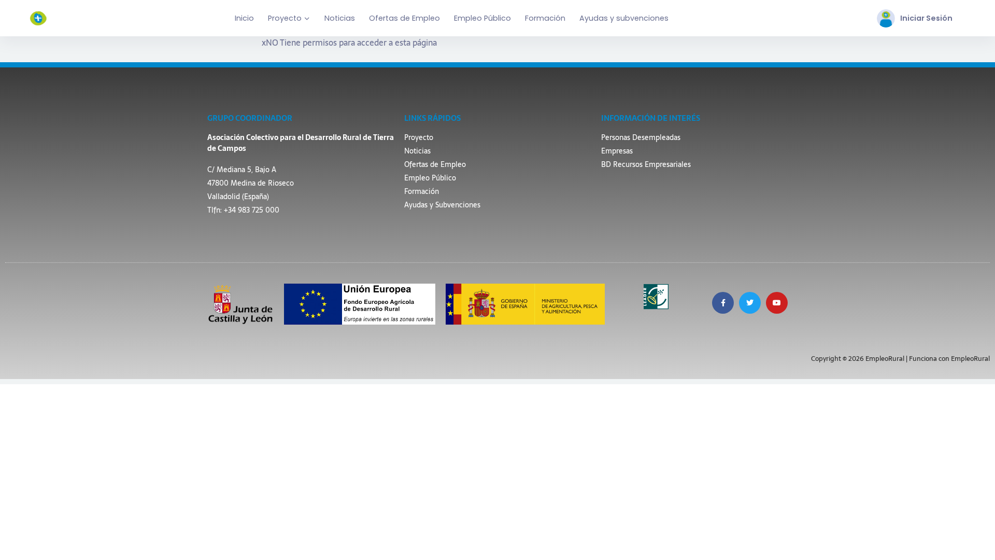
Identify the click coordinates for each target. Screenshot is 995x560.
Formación (545, 18)
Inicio (244, 18)
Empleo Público (482, 18)
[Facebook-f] (723, 303)
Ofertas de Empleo (404, 18)
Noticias (339, 18)
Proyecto (285, 18)
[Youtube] (777, 303)
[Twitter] (750, 303)
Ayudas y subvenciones (624, 18)
